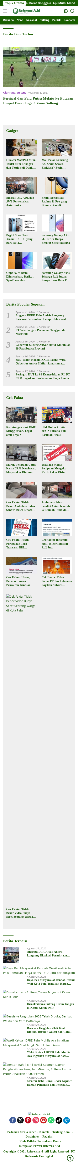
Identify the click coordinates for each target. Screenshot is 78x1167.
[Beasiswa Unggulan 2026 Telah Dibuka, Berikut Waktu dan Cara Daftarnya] (39, 1018)
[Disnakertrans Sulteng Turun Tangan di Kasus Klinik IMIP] (39, 994)
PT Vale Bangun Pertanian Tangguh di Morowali (40, 332)
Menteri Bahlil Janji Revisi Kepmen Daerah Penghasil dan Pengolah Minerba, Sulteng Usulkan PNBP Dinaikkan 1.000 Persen (49, 1083)
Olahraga (9, 92)
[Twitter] (20, 1120)
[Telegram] (66, 1120)
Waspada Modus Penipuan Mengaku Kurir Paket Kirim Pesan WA (54, 468)
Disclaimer (32, 1136)
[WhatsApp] (51, 1120)
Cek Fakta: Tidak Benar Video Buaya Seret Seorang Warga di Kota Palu (21, 913)
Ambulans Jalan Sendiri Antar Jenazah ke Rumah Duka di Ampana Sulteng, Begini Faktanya (56, 506)
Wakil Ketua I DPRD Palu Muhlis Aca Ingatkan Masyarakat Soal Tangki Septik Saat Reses (48, 1054)
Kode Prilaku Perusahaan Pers (39, 1141)
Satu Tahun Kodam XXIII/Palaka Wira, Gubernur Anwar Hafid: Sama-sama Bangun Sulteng (41, 361)
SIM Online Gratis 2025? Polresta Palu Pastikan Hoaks (54, 431)
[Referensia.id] (26, 11)
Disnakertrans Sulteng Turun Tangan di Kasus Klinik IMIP (50, 1006)
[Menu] (6, 11)
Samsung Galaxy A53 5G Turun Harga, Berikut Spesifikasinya (56, 239)
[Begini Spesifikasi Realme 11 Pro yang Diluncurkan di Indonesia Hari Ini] (57, 185)
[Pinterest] (28, 1120)
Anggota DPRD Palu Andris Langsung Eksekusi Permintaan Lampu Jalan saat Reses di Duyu (41, 317)
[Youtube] (43, 1120)
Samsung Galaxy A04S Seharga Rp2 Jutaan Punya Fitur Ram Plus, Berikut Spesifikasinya (56, 277)
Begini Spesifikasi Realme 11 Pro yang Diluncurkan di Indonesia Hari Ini (54, 201)
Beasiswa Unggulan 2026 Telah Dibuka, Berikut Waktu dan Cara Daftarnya (48, 1030)
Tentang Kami (61, 1132)
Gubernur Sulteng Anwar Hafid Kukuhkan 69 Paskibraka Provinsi (43, 346)
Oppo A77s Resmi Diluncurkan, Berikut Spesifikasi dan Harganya (19, 277)
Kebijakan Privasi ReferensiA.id (39, 1146)
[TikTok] (59, 1120)
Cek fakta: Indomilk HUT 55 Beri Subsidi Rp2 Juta (55, 543)
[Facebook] (12, 1120)
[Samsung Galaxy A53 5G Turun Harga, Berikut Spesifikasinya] (57, 222)
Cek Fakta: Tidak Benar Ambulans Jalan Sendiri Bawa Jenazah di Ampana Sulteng (20, 506)
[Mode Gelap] (65, 11)
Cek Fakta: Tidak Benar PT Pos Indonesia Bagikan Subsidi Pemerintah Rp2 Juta (57, 581)
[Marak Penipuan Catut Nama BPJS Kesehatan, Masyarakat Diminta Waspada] (21, 452)
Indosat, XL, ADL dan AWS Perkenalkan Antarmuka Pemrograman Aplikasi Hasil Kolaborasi (20, 201)
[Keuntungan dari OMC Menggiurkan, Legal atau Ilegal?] (21, 415)
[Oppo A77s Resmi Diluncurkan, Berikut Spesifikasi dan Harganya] (21, 260)
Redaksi (47, 1136)
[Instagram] (35, 1120)
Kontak (44, 1132)
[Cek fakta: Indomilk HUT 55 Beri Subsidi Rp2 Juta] (57, 527)
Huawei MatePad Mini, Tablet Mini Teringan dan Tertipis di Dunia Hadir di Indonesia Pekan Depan (21, 164)
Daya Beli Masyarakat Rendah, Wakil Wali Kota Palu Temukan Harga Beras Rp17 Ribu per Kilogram (51, 982)
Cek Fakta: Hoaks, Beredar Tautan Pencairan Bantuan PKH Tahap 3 (18, 581)
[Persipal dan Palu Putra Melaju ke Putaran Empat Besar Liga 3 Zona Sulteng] (39, 67)
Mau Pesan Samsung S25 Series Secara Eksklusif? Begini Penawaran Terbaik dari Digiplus (55, 164)
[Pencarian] (72, 11)
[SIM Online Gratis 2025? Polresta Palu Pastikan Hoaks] (57, 415)
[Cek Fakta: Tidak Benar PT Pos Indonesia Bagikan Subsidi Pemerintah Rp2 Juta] (57, 565)
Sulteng (21, 92)
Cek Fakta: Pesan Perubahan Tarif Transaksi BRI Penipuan (17, 543)
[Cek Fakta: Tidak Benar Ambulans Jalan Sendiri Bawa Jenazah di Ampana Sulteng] (21, 490)
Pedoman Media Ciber (21, 1132)
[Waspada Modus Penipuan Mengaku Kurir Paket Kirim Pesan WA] (57, 452)
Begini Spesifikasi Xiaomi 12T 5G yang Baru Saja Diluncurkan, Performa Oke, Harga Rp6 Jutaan (21, 239)
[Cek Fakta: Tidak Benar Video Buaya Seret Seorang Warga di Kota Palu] (21, 749)
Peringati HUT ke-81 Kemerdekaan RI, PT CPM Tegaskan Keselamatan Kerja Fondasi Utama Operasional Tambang (43, 376)
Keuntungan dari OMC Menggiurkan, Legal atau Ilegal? (21, 431)
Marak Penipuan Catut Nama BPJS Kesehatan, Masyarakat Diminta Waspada (21, 468)
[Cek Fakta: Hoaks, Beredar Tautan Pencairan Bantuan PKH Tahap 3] (21, 565)
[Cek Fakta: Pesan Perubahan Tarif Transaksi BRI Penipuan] (21, 527)
